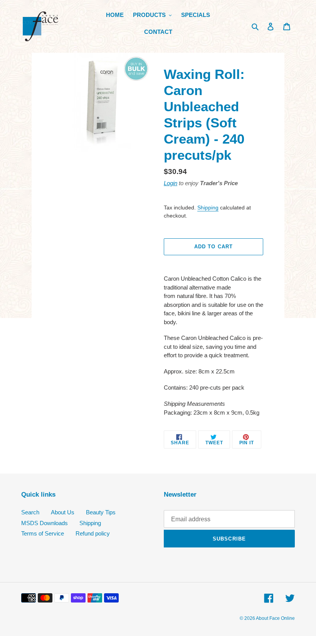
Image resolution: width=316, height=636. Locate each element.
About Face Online (275, 618)
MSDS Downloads (44, 523)
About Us (62, 512)
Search (30, 512)
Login (170, 183)
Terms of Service (42, 533)
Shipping (208, 207)
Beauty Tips (101, 512)
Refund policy (93, 533)
